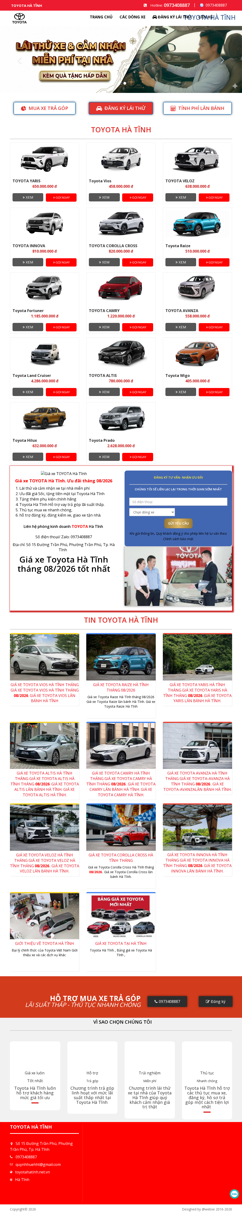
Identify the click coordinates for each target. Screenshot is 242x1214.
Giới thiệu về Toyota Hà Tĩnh (44, 943)
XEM (29, 197)
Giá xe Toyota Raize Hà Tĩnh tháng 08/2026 (121, 687)
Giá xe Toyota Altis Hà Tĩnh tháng (44, 784)
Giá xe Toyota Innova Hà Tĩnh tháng (197, 863)
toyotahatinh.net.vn (32, 1172)
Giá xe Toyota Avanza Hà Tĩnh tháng (197, 781)
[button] (18, 59)
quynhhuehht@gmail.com (38, 1164)
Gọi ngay (62, 197)
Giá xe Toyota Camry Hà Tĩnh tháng (121, 784)
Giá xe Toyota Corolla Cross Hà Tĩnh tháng (121, 857)
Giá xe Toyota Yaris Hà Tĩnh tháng (197, 693)
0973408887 (177, 5)
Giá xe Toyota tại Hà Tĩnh (121, 943)
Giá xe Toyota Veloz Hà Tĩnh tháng (44, 863)
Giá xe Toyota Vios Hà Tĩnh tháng (45, 693)
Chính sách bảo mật (178, 539)
